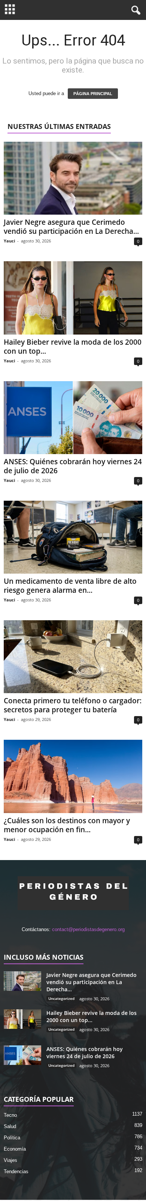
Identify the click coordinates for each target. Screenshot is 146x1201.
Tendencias (16, 1171)
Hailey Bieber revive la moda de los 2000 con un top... (73, 346)
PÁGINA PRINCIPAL (92, 93)
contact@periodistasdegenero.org (88, 929)
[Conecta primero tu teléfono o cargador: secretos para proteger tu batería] (73, 656)
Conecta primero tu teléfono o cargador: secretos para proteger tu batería (73, 705)
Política (12, 1137)
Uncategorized (61, 998)
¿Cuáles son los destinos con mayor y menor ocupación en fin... (67, 825)
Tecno (10, 1115)
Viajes (10, 1160)
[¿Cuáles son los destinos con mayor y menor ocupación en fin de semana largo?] (73, 776)
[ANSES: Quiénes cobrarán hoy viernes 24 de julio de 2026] (73, 417)
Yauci (9, 241)
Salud (10, 1126)
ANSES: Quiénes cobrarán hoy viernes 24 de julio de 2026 (73, 466)
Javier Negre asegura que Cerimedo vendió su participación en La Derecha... (71, 226)
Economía (15, 1149)
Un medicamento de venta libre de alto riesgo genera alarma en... (70, 585)
